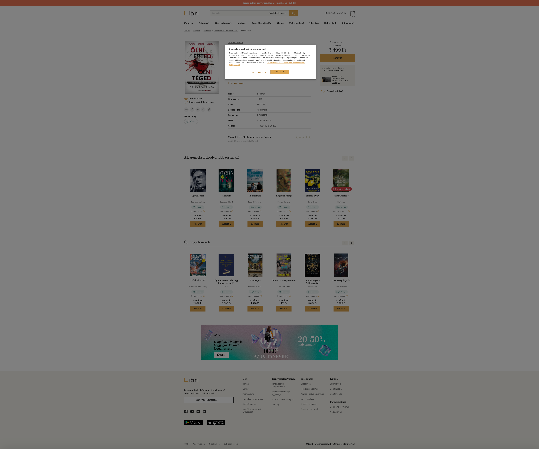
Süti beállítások (259, 72)
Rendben (280, 72)
